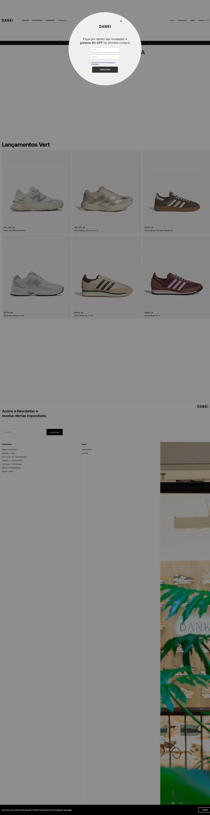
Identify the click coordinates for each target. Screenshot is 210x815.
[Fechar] (121, 21)
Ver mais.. (68, 810)
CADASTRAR (105, 69)
